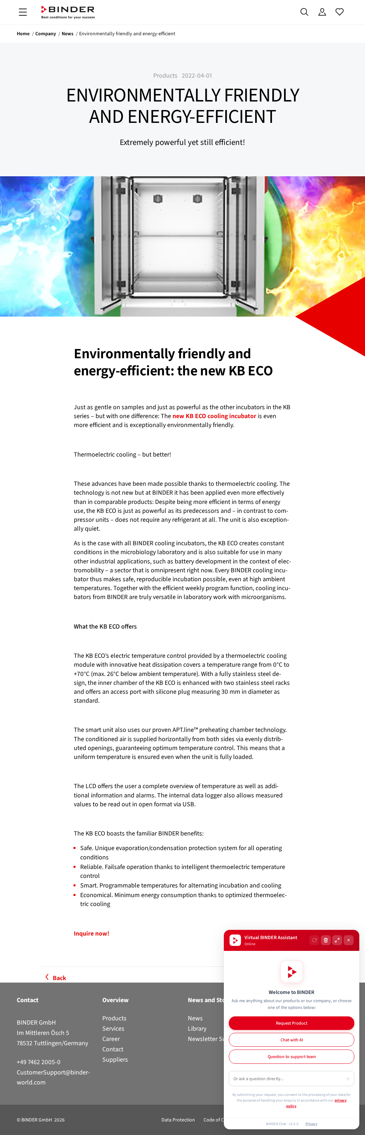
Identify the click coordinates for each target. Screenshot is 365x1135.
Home (23, 33)
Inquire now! (91, 933)
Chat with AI (292, 1040)
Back (59, 978)
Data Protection (178, 1119)
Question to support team (292, 1056)
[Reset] (314, 940)
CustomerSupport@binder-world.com (53, 1077)
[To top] (7, 1125)
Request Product (291, 1023)
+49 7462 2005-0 (39, 1062)
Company (45, 33)
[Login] (322, 12)
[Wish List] (339, 12)
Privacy (311, 1123)
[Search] (304, 12)
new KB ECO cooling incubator (214, 416)
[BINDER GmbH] (68, 12)
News (67, 33)
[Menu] (23, 12)
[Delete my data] (326, 940)
